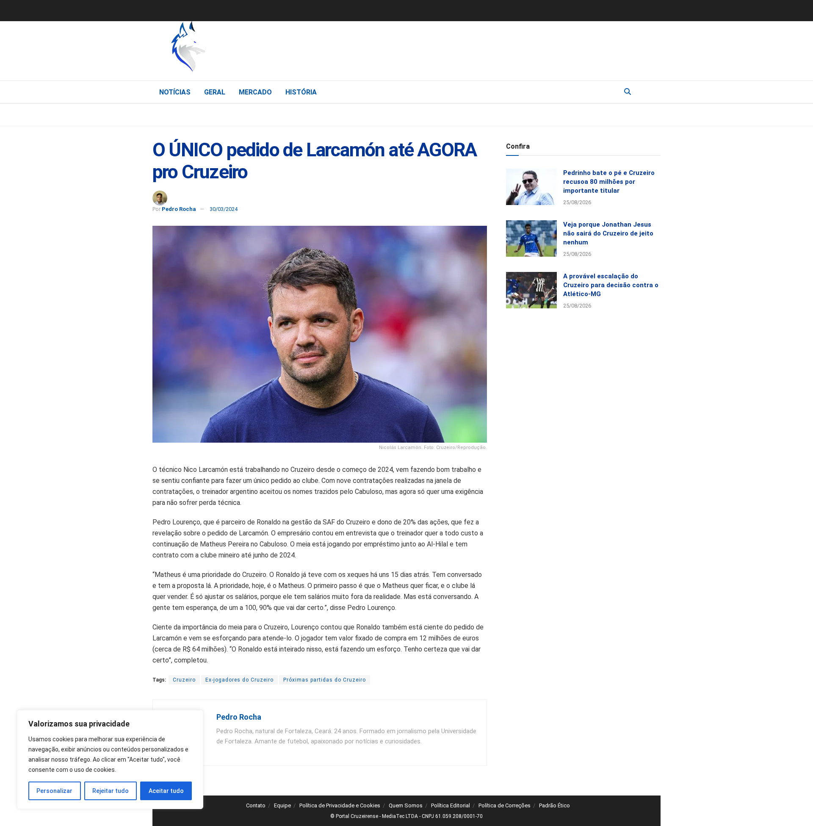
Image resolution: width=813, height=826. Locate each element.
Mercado (255, 92)
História (301, 92)
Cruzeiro (184, 680)
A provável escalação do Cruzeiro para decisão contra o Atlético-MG (610, 285)
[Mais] (654, 91)
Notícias (175, 92)
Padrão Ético (554, 805)
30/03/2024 (224, 209)
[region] (110, 759)
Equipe (282, 805)
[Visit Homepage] (232, 48)
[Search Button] (627, 92)
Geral (214, 92)
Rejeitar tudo (110, 790)
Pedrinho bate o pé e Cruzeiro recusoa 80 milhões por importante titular (609, 181)
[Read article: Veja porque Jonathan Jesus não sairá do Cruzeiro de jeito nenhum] (531, 238)
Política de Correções (504, 805)
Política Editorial (450, 805)
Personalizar (54, 790)
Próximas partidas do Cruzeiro (324, 680)
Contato (255, 805)
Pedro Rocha (179, 209)
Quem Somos (406, 805)
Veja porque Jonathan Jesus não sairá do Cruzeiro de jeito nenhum (608, 233)
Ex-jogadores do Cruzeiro (239, 680)
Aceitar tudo (166, 790)
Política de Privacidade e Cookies (339, 805)
